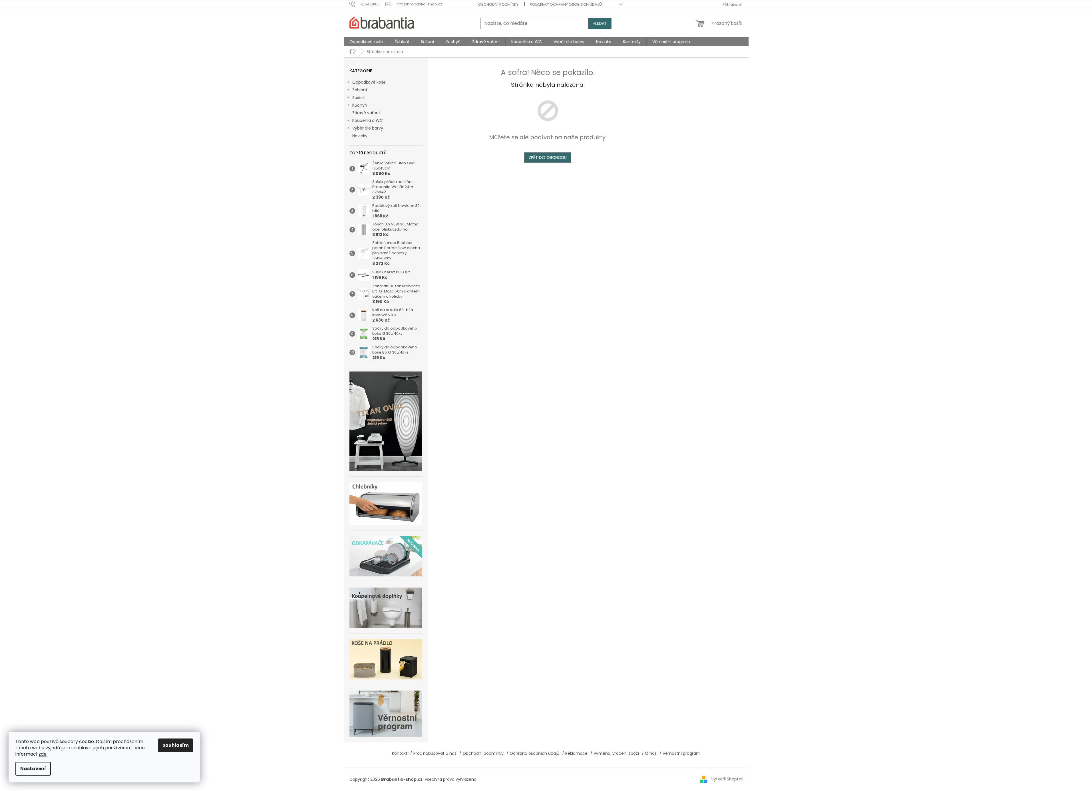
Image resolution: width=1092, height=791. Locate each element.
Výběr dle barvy (367, 128)
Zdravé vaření (366, 113)
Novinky (359, 136)
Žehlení (359, 90)
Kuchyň (359, 105)
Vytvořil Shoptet (727, 779)
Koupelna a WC (367, 120)
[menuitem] (366, 41)
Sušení (358, 97)
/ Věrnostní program (679, 753)
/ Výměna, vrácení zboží (614, 753)
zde (43, 754)
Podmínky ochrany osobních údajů (566, 4)
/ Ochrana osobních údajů (532, 753)
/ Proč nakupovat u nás (433, 753)
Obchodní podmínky (498, 4)
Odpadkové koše (369, 82)
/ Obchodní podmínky (481, 753)
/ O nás (649, 753)
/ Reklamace (575, 753)
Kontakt (399, 753)
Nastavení (33, 768)
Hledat (600, 23)
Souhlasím (175, 745)
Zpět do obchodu (548, 157)
